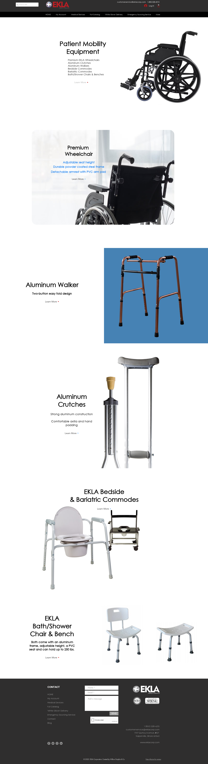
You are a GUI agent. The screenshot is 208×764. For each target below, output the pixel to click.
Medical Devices (55, 703)
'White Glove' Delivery (57, 711)
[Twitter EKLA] (53, 743)
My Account (53, 699)
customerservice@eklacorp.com (131, 2)
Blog (49, 723)
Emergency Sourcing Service (61, 715)
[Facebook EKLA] (48, 743)
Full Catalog (53, 707)
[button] (158, 5)
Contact (51, 719)
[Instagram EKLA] (57, 743)
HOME (50, 694)
